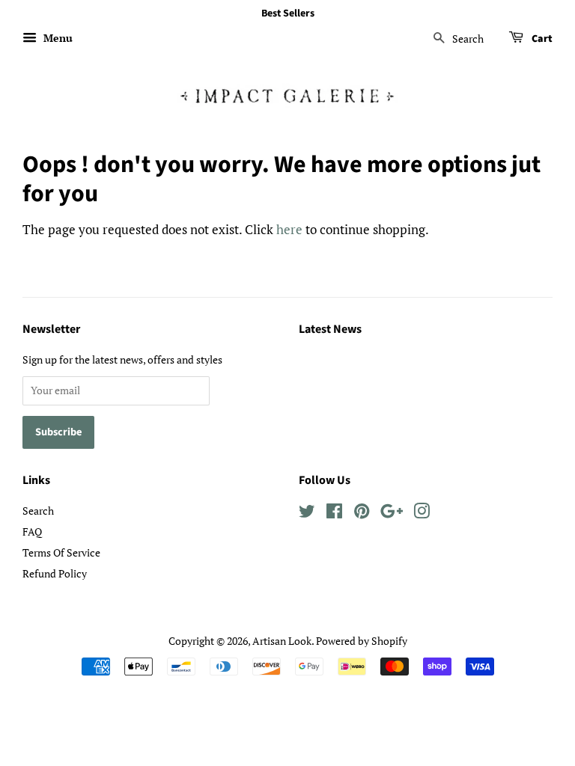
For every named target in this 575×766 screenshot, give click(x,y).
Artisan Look (281, 641)
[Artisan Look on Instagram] (421, 513)
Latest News (330, 329)
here (289, 229)
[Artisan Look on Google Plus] (391, 513)
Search (38, 510)
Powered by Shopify (361, 641)
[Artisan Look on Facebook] (334, 513)
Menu (56, 38)
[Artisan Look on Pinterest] (361, 513)
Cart (541, 38)
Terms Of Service (61, 552)
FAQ (32, 531)
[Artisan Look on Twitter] (307, 513)
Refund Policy (54, 573)
